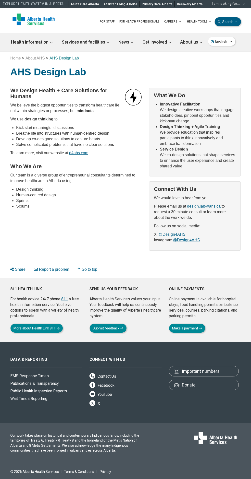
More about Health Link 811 (34, 328)
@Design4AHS (172, 234)
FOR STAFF (107, 21)
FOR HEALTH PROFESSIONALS (139, 21)
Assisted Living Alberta (120, 4)
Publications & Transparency (34, 383)
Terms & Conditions (79, 472)
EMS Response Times (29, 376)
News (124, 42)
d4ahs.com (78, 153)
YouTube (104, 394)
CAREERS (171, 21)
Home (15, 58)
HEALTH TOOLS (197, 21)
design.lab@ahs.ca (204, 206)
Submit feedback (106, 328)
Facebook (105, 385)
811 (64, 299)
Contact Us (106, 376)
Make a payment (185, 328)
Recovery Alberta (189, 4)
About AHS (35, 58)
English (221, 41)
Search (228, 22)
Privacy (105, 472)
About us (189, 42)
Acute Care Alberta (85, 4)
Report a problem (54, 269)
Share (20, 269)
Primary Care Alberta (157, 4)
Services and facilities (84, 42)
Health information (30, 42)
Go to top (89, 269)
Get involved (155, 42)
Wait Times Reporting (28, 398)
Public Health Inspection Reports (38, 391)
